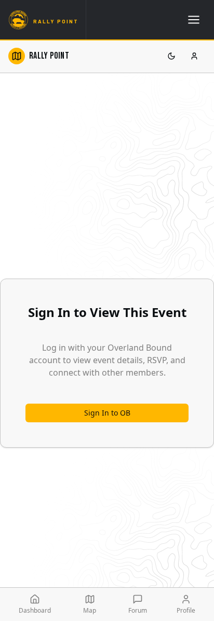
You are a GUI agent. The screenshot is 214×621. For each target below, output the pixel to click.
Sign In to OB (107, 413)
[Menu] (194, 19)
